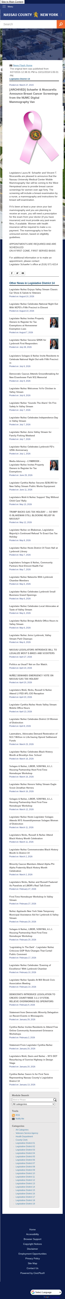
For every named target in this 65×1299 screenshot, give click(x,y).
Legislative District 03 (25, 1150)
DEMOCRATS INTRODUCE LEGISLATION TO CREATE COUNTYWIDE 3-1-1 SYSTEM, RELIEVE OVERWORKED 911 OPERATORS (32, 998)
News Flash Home (22, 65)
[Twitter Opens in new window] (17, 273)
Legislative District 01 (25, 1143)
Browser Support (32, 1239)
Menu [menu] (10, 6)
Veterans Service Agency (27, 1133)
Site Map (32, 1263)
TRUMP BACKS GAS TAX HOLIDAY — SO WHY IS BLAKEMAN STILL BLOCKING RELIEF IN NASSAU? (33, 515)
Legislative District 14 (25, 1187)
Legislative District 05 (25, 1157)
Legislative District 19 (25, 1204)
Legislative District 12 (25, 1180)
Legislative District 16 (25, 1194)
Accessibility (32, 1234)
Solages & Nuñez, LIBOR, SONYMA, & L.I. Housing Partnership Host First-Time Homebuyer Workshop (31, 769)
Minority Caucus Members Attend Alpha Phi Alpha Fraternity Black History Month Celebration (31, 867)
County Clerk (22, 1140)
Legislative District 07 (25, 1163)
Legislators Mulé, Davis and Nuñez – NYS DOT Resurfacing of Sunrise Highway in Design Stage (33, 1059)
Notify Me (20, 1119)
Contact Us (32, 1268)
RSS (18, 1115)
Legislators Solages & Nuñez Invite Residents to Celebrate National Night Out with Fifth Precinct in (34, 359)
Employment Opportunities (32, 1253)
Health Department (24, 1137)
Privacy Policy (32, 1258)
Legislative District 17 (25, 1197)
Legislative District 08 (25, 1167)
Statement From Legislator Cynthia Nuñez (30, 1045)
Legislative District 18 (25, 1200)
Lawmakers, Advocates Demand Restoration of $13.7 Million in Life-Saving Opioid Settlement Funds (33, 737)
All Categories (22, 1130)
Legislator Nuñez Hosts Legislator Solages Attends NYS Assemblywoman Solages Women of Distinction (33, 820)
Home (32, 1229)
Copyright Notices (32, 1244)
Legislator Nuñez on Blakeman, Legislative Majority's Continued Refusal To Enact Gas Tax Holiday (33, 533)
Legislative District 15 (25, 1190)
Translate (55, 1297)
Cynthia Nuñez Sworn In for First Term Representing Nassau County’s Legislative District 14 (31, 1077)
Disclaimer (32, 1248)
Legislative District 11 (25, 1177)
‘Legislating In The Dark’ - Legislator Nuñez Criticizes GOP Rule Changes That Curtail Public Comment (31, 950)
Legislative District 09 (25, 1170)
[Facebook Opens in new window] (11, 273)
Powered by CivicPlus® (32, 1273)
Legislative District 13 (25, 1184)
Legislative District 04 (25, 1153)
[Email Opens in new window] (22, 273)
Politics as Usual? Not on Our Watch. (28, 664)
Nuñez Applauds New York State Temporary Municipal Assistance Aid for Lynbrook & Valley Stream (33, 914)
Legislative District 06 (25, 1160)
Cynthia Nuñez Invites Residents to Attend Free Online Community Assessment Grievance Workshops (33, 1030)
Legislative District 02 (25, 1146)
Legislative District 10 (25, 1173)
